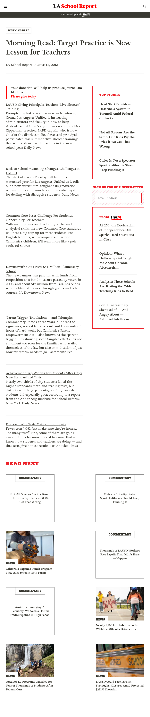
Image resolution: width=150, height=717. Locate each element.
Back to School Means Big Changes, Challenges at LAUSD (42, 170)
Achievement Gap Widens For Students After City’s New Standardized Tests (44, 375)
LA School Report (75, 6)
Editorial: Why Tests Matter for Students (36, 424)
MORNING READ (18, 30)
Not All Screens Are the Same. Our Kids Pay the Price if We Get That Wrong (117, 139)
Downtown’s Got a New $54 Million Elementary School (42, 269)
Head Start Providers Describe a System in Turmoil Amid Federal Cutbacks (116, 111)
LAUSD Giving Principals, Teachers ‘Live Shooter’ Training (43, 106)
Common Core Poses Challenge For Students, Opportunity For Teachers (39, 217)
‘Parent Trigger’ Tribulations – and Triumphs (39, 317)
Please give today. (24, 96)
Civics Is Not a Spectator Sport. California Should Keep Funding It (117, 165)
